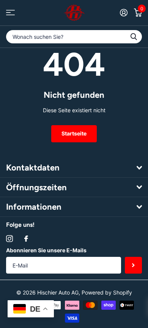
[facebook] (26, 239)
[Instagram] (9, 238)
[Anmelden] (124, 12)
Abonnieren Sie (133, 265)
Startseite (74, 133)
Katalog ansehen (10, 13)
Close (74, 167)
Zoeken (133, 36)
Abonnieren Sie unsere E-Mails (46, 250)
